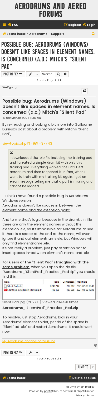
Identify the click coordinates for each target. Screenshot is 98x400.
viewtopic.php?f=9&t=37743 (27, 143)
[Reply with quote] (85, 91)
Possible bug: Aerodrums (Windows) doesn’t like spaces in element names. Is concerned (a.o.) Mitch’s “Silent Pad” (48, 55)
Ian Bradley (87, 387)
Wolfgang (9, 87)
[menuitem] (13, 25)
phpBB (48, 391)
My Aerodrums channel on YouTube (28, 341)
